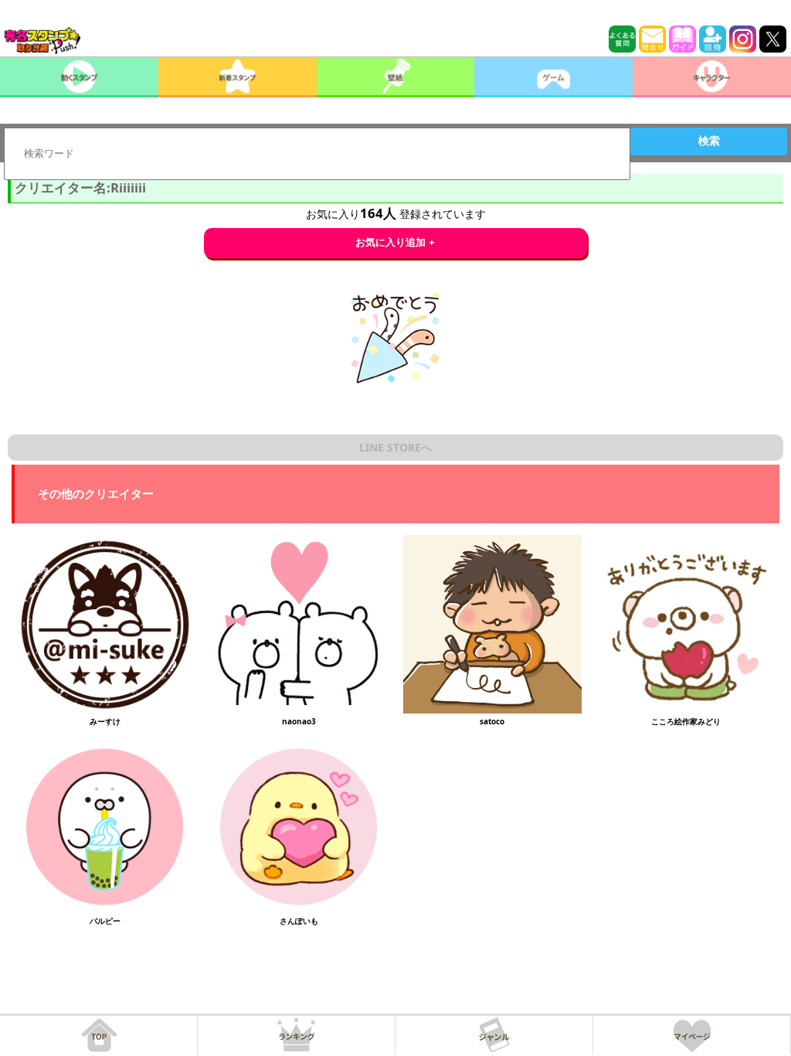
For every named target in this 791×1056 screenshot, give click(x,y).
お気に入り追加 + (395, 242)
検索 (709, 141)
